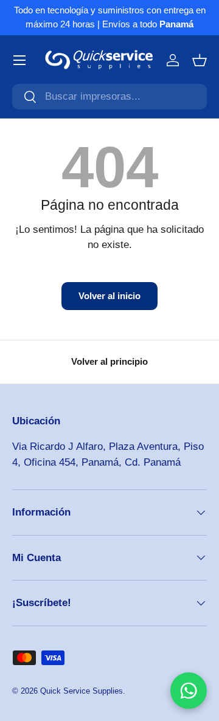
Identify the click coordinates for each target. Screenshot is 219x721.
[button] (199, 60)
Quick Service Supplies (81, 690)
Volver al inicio (109, 296)
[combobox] (109, 96)
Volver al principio (109, 361)
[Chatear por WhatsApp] (188, 690)
